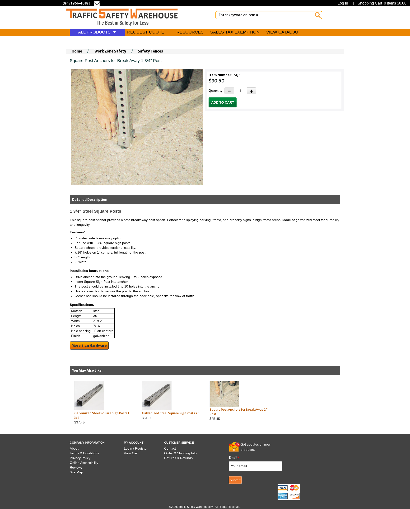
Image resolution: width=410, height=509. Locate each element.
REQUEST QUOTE (145, 32)
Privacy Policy (80, 458)
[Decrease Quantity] (229, 90)
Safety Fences (150, 51)
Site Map (76, 472)
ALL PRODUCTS (95, 32)
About (74, 448)
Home (77, 51)
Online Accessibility (84, 463)
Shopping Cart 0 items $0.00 (381, 3)
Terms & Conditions (84, 453)
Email (234, 457)
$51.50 (170, 415)
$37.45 (102, 417)
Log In (344, 3)
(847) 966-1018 (75, 3)
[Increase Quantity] (251, 90)
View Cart (131, 453)
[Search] (317, 15)
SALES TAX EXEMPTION (235, 32)
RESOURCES (190, 32)
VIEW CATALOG (282, 32)
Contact (170, 448)
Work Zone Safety (110, 51)
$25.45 (239, 414)
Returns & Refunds (178, 458)
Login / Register (136, 448)
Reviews (76, 467)
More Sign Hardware (89, 345)
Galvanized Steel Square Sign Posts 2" (170, 413)
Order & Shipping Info (180, 453)
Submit (235, 480)
